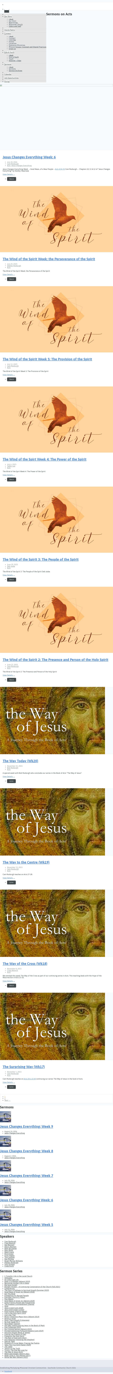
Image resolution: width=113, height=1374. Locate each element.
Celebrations (9, 1289)
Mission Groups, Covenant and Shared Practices (27, 47)
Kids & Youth (14, 57)
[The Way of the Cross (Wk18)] (52, 923)
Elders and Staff (15, 26)
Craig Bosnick (12, 970)
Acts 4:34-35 (60, 169)
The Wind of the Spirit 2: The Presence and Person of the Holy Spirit (55, 660)
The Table (8, 1347)
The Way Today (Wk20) (20, 761)
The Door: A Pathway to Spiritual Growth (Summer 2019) (26, 1290)
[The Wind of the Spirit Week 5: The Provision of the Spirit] (56, 319)
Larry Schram (9, 1264)
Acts (8, 166)
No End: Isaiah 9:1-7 (12, 1322)
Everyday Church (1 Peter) (14, 1297)
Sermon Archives (15, 71)
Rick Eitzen (8, 1254)
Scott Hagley (9, 1256)
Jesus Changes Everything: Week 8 (26, 1151)
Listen (11, 781)
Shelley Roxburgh (14, 266)
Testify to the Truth (12, 1348)
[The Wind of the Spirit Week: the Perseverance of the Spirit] (56, 219)
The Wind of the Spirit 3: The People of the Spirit (41, 559)
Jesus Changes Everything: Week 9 (26, 1126)
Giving (6, 82)
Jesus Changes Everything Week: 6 (29, 157)
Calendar (12, 40)
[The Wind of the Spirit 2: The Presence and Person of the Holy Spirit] (56, 620)
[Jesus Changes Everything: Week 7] (5, 1166)
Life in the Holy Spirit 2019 (15, 1313)
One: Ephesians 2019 (12, 1327)
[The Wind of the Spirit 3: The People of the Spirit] (56, 519)
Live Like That (10, 1315)
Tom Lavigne (9, 1257)
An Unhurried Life (11, 1280)
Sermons (12, 69)
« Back (11, 19)
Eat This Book (9, 1294)
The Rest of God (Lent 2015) (15, 1338)
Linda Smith (9, 1266)
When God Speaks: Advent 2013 (16, 1354)
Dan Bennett (9, 1245)
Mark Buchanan (10, 1249)
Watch (11, 179)
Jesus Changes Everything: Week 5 (26, 1225)
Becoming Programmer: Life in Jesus (16, 1283)
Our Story (12, 21)
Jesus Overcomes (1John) (14, 1310)
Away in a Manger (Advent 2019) (17, 1281)
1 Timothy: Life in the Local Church (18, 1276)
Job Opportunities (11, 78)
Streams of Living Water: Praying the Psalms (21, 1343)
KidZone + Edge (15, 61)
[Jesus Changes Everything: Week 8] (5, 1141)
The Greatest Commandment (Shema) (19, 1304)
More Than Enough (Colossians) (16, 1320)
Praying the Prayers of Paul (15, 1334)
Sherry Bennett (10, 1247)
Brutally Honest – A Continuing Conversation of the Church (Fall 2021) (32, 1287)
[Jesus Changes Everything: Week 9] (5, 1117)
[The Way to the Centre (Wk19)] (52, 822)
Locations (12, 43)
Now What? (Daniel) (12, 1324)
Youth (11, 59)
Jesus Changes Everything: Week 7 (26, 1175)
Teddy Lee (11, 466)
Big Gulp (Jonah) (10, 1285)
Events (11, 42)
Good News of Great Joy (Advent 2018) (19, 1292)
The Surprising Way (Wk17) (24, 1067)
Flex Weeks (8, 1299)
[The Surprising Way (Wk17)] (52, 1026)
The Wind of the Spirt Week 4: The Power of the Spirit (44, 459)
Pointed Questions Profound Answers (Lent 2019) (23, 1331)
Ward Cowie (9, 1252)
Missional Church (16, 24)
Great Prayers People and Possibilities (19, 1303)
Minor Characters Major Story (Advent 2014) (21, 1317)
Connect (12, 38)
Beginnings (13, 23)
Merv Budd (8, 1250)
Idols (6, 1306)
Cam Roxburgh (13, 164)
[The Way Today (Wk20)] (52, 720)
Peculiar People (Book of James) (17, 1333)
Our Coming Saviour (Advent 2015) (18, 1329)
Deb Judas (11, 566)
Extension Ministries (17, 45)
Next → (7, 1100)
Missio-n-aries (10, 1318)
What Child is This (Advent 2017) (17, 1355)
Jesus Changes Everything (21, 166)
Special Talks (9, 1341)
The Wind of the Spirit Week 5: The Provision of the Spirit (47, 359)
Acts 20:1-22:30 (30, 1079)
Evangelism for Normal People (16, 1296)
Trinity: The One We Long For (15, 1350)
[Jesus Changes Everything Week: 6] (56, 117)
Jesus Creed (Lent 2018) (13, 1308)
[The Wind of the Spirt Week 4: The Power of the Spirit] (56, 419)
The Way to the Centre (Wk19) (26, 862)
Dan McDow (9, 1259)
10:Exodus (8, 1278)
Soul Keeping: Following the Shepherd (19, 1340)
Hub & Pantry (9, 30)
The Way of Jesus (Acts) (13, 1352)
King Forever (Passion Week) (15, 1311)
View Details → (9, 174)
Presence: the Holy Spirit (14, 1336)
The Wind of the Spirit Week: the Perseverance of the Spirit (49, 259)
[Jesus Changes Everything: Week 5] (5, 1215)
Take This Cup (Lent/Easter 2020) (17, 1345)
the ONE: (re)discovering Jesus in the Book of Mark (24, 1326)
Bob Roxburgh (12, 768)
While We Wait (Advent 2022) (16, 1357)
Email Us (12, 49)
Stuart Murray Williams (13, 1261)
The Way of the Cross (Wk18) (25, 964)
